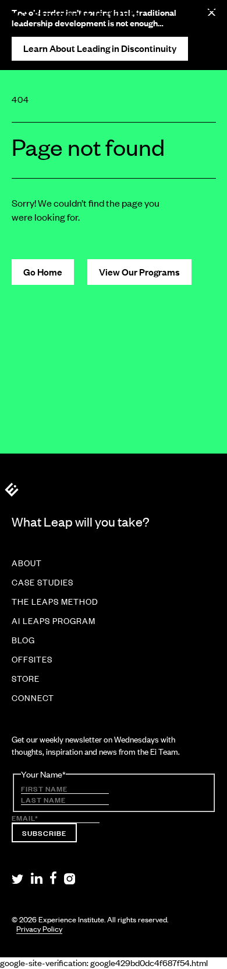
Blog (23, 640)
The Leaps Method (55, 602)
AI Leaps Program (53, 621)
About (27, 563)
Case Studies (42, 582)
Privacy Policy (39, 929)
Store (26, 679)
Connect (33, 698)
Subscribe (44, 832)
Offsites (32, 659)
